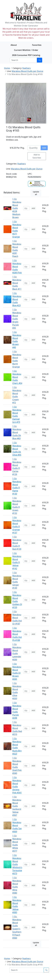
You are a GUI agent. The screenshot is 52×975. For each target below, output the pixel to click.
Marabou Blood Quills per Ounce (27, 71)
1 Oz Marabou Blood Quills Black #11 (16, 282)
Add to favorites (37, 156)
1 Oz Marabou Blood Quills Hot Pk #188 (17, 634)
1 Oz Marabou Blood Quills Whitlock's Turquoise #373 (17, 864)
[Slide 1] (29, 119)
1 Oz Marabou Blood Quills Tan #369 (17, 825)
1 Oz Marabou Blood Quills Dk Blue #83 (16, 432)
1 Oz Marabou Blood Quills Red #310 (17, 728)
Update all (36, 193)
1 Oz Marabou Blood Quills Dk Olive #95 (16, 448)
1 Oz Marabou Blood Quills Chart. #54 (17, 377)
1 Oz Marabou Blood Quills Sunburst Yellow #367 (16, 806)
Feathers (26, 68)
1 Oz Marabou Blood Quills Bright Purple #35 (16, 318)
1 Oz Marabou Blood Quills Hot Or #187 (17, 617)
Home (7, 68)
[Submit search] (39, 60)
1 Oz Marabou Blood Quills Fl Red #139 (16, 542)
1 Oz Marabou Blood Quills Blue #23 (16, 299)
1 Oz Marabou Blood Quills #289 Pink (17, 266)
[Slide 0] (23, 119)
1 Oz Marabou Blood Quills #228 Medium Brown (16, 208)
